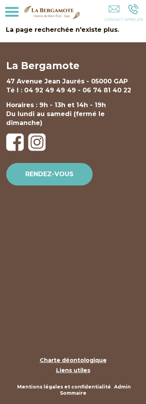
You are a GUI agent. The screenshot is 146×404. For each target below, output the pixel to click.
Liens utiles (73, 370)
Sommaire (73, 393)
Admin (122, 387)
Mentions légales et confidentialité (64, 387)
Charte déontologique (73, 360)
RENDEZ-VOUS (49, 174)
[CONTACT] (114, 14)
